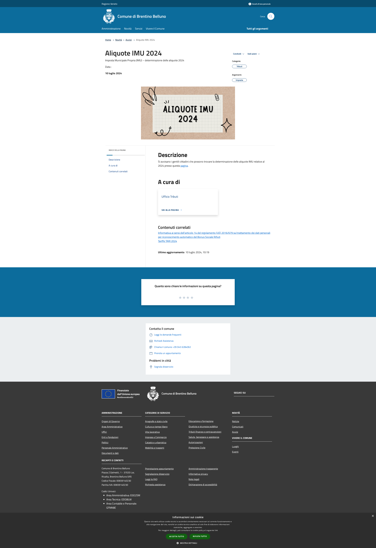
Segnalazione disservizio (157, 474)
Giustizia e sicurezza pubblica (203, 426)
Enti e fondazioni (110, 437)
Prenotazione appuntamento (159, 468)
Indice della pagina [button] (117, 150)
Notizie (235, 421)
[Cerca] (270, 16)
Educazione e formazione (201, 421)
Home (108, 40)
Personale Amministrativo (115, 448)
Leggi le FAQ (151, 479)
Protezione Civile (197, 447)
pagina (184, 166)
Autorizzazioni (196, 442)
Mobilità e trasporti (154, 448)
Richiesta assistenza (155, 484)
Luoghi (235, 446)
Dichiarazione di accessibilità (203, 484)
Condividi (237, 53)
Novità (118, 40)
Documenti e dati (110, 453)
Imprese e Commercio (156, 437)
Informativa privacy (198, 474)
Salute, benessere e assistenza (204, 437)
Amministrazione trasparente (203, 468)
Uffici (104, 432)
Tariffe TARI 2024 (167, 241)
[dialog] (188, 530)
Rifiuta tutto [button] (200, 536)
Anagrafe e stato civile (156, 421)
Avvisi (129, 40)
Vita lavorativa (152, 432)
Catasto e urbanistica (155, 442)
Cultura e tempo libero (156, 426)
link (216, 530)
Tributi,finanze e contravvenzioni (205, 432)
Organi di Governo (111, 421)
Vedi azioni (252, 53)
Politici (105, 442)
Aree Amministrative (112, 426)
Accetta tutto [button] (176, 536)
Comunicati (237, 426)
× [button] (373, 516)
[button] (188, 543)
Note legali (194, 479)
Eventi (235, 452)
